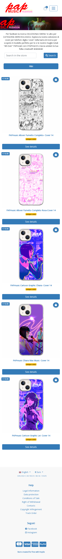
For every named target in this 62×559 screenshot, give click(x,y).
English (25, 472)
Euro (38, 472)
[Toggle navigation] (53, 8)
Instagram (32, 532)
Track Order (31, 513)
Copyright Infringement (31, 509)
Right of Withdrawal (31, 502)
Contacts (31, 505)
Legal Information (31, 490)
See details (31, 146)
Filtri (31, 66)
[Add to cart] (56, 79)
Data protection (31, 494)
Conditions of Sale (31, 498)
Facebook (32, 528)
